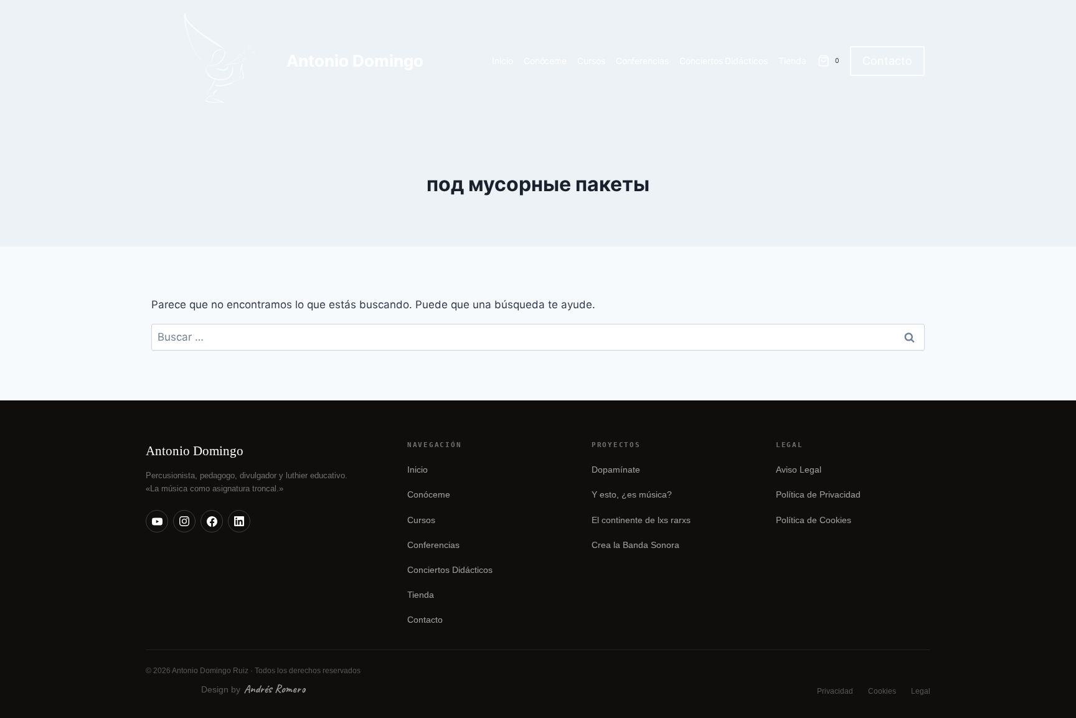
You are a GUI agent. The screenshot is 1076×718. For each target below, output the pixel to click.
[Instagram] (184, 521)
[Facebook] (212, 521)
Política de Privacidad (818, 494)
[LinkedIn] (239, 521)
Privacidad (835, 691)
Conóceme (545, 60)
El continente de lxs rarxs (641, 520)
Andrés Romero (274, 688)
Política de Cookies (813, 520)
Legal (920, 691)
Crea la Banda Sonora (635, 545)
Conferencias (642, 60)
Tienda (792, 60)
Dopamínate (616, 470)
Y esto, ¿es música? (632, 494)
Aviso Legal (798, 470)
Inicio (502, 60)
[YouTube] (157, 521)
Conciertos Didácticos (723, 60)
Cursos (591, 60)
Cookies (882, 691)
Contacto (887, 60)
